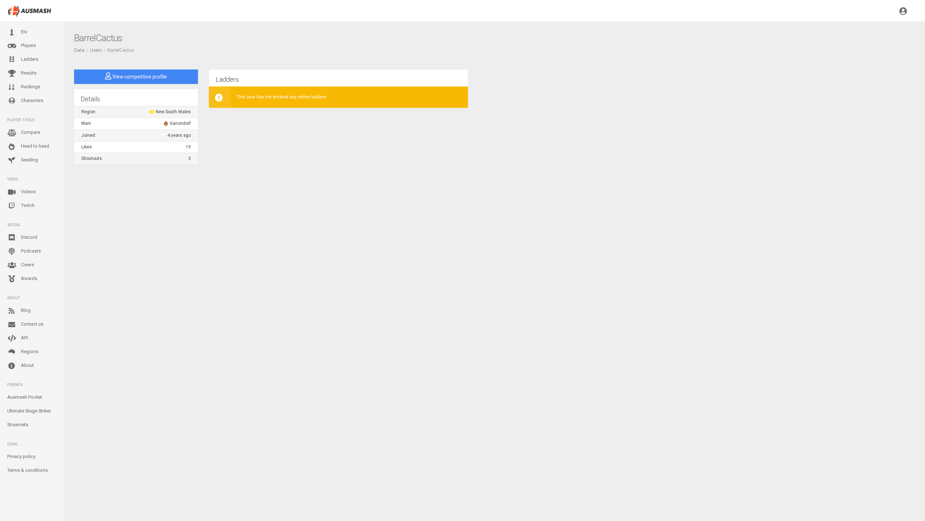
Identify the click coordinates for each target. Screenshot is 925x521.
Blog (25, 310)
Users (96, 50)
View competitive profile (139, 77)
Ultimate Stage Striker (29, 411)
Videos (28, 191)
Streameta (17, 424)
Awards (28, 278)
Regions (29, 351)
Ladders (29, 59)
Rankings (30, 86)
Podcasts (30, 251)
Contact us (31, 324)
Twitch (27, 205)
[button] (903, 11)
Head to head (34, 146)
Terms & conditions (27, 470)
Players (28, 45)
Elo (23, 31)
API (24, 337)
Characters (31, 100)
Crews (27, 264)
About (27, 365)
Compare (30, 132)
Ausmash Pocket (24, 397)
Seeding (29, 159)
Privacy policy (21, 456)
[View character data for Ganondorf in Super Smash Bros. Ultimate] (166, 123)
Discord (28, 237)
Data (79, 50)
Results (28, 73)
